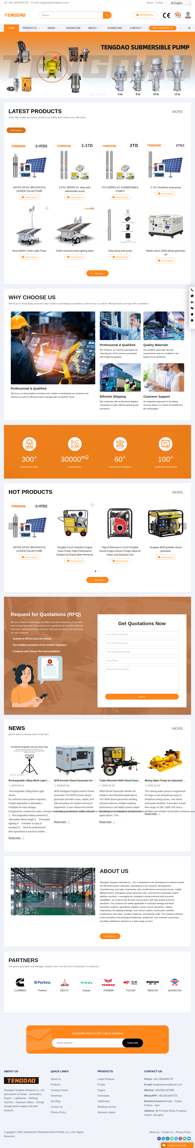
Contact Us (57, 1107)
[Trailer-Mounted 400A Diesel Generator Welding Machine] (120, 760)
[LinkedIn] (167, 1139)
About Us (56, 1079)
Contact (159, 2)
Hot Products (30, 492)
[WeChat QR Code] (192, 308)
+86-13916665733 (18, 2)
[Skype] (176, 1139)
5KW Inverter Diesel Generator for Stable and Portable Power (89, 780)
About (150, 2)
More (177, 112)
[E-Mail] (189, 1139)
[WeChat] (185, 1139)
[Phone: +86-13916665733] (192, 290)
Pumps (101, 1084)
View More (99, 273)
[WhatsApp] (172, 1139)
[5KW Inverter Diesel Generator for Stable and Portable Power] (75, 760)
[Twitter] (163, 1139)
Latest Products (35, 111)
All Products (16, 130)
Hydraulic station (107, 1112)
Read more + (110, 936)
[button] (91, 94)
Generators (104, 1095)
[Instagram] (180, 1139)
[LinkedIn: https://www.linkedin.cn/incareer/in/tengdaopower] (192, 302)
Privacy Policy (58, 1112)
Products (55, 1084)
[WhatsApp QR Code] (192, 296)
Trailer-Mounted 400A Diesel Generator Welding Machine (131, 780)
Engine (101, 1090)
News (17, 728)
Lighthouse (104, 1101)
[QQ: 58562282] (192, 314)
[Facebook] (159, 1139)
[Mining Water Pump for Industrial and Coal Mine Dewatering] (165, 760)
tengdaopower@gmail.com (54, 2)
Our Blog (55, 1101)
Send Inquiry (146, 15)
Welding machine (107, 1107)
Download (56, 1095)
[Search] (107, 15)
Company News (59, 1090)
